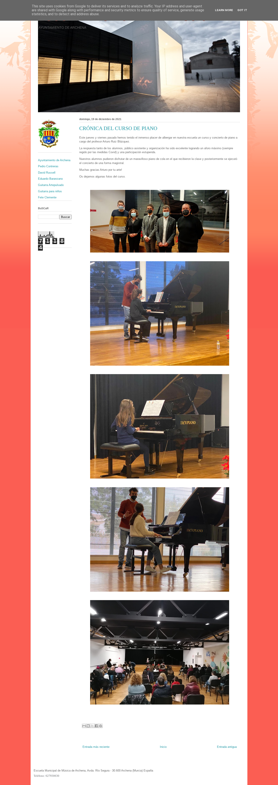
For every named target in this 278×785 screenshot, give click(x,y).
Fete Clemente (47, 197)
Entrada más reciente (96, 746)
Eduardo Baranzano (50, 178)
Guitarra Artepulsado (51, 185)
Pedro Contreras (48, 166)
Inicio (163, 746)
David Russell (46, 172)
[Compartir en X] (92, 726)
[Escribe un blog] (88, 726)
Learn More (224, 10)
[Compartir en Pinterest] (100, 726)
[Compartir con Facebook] (96, 726)
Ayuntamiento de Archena (54, 160)
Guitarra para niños (50, 191)
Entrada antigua (227, 746)
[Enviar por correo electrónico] (84, 726)
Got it (242, 10)
